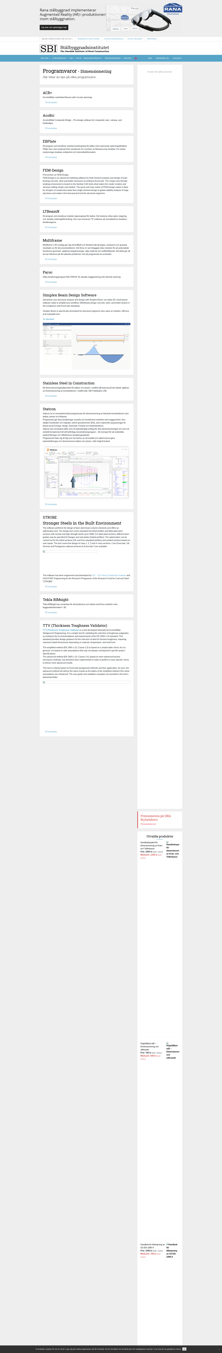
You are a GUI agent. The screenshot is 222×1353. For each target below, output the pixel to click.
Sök (150, 58)
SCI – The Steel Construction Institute (109, 575)
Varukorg (162, 58)
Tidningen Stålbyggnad (88, 39)
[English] (135, 58)
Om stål (45, 58)
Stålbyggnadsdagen (113, 39)
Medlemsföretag (92, 58)
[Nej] (219, 1349)
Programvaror (112, 58)
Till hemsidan (51, 102)
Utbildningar (59, 58)
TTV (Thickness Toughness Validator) (61, 630)
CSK (71, 58)
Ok (184, 1349)
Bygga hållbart (135, 39)
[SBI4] (111, 18)
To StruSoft (48, 319)
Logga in (176, 58)
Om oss (127, 58)
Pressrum (151, 39)
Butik (79, 58)
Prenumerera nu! (148, 824)
